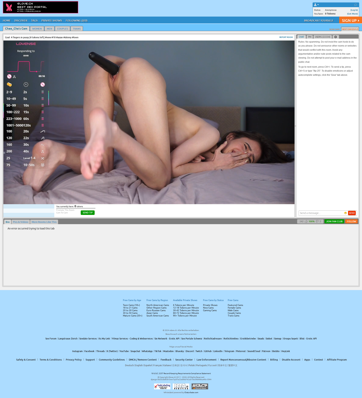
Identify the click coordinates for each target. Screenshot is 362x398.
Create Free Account (181, 225)
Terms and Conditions (193, 209)
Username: (152, 186)
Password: (153, 193)
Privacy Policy (189, 214)
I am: (155, 200)
